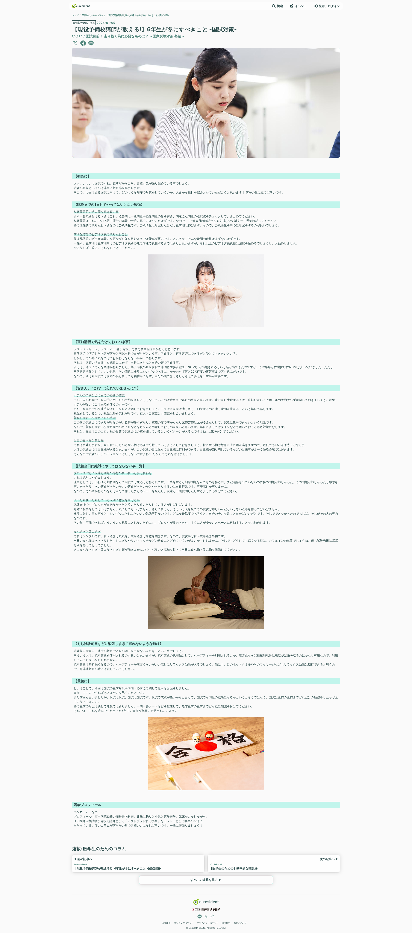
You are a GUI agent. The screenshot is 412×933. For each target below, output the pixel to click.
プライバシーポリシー (207, 923)
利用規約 (226, 923)
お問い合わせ (240, 923)
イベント (301, 6)
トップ (75, 15)
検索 (280, 6)
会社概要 (166, 923)
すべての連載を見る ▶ (206, 880)
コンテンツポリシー (183, 923)
